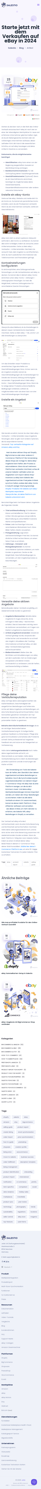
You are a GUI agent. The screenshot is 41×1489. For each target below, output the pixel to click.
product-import (9, 1177)
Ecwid (3, 1379)
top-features (8, 1222)
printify (34, 1182)
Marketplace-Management (12, 1429)
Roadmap (5, 1456)
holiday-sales (23, 1192)
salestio (26, 862)
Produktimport (6, 1282)
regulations (21, 1212)
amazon (6, 1122)
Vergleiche (5, 1322)
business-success (27, 1157)
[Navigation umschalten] (38, 5)
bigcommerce (28, 1122)
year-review (22, 1202)
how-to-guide (8, 1142)
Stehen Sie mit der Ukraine (11, 1469)
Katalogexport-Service (10, 1434)
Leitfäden (5, 1313)
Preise (3, 1299)
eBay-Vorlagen (7, 1343)
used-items (22, 1222)
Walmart (4, 1406)
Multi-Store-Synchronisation (12, 1286)
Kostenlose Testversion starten (13, 1465)
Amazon (4, 1389)
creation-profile (20, 1147)
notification (7, 1182)
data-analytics (8, 1192)
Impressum (31, 1485)
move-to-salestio (9, 1157)
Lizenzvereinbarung (8, 1460)
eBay (3, 1393)
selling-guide (33, 863)
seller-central (8, 1217)
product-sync (8, 1202)
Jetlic (23, 1480)
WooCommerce (7, 1375)
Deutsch (7, 1267)
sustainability (8, 1212)
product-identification (11, 1172)
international (24, 1177)
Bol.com (6, 1410)
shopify (6, 1117)
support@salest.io (13, 1257)
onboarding (28, 1172)
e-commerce (21, 1182)
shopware (6, 1147)
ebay (8, 862)
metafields (21, 1197)
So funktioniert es (8, 1295)
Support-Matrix (7, 1339)
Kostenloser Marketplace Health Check (16, 1425)
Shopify (4, 1358)
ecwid (34, 1187)
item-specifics (8, 1187)
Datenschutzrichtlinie (18, 1485)
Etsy (3, 1402)
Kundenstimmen (7, 1330)
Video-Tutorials (7, 1317)
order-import (8, 1137)
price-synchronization (25, 1137)
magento (34, 1217)
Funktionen (5, 1291)
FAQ (2, 1335)
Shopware (5, 1366)
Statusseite (5, 1452)
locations (34, 1212)
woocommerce (22, 1152)
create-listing (8, 1132)
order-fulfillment (9, 1162)
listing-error (7, 1152)
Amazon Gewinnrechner (10, 1347)
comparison (23, 1187)
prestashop (22, 1142)
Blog (21, 48)
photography (21, 1207)
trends (33, 1207)
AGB (7, 1485)
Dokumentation (7, 1309)
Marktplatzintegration (9, 1278)
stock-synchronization (26, 1132)
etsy (15, 1122)
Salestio (12, 48)
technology (7, 1207)
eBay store (21, 1217)
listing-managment (10, 1167)
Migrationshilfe (7, 1438)
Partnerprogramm (8, 1448)
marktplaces (7, 1197)
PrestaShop (5, 1371)
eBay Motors (6, 1397)
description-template (27, 1162)
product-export (16, 863)
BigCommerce (7, 1362)
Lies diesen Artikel (13, 809)
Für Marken (5, 1421)
